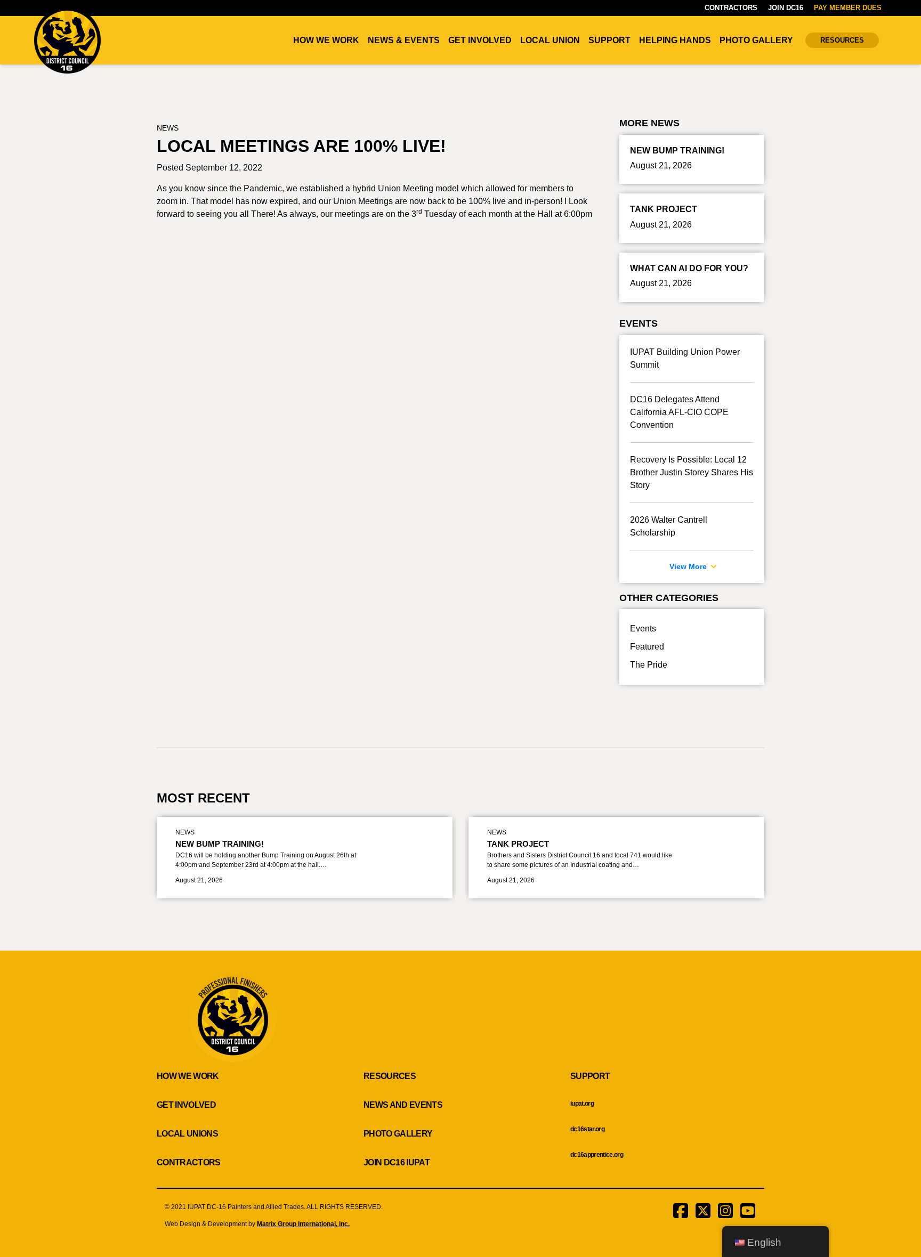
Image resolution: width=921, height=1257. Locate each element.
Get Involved (480, 40)
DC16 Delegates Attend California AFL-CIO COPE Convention (679, 412)
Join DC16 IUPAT (396, 1162)
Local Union (550, 40)
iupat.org (582, 1103)
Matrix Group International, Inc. (303, 1224)
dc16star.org (587, 1129)
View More (689, 566)
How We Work (326, 40)
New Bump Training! (219, 843)
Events (643, 628)
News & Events (404, 40)
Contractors (731, 8)
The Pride (648, 664)
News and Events (402, 1104)
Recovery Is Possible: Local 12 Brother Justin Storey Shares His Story (691, 472)
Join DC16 (785, 8)
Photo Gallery (756, 40)
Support (609, 40)
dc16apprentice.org (596, 1154)
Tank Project (518, 843)
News (168, 128)
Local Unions (187, 1133)
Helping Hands (675, 40)
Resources (842, 40)
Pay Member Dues (848, 8)
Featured (647, 646)
